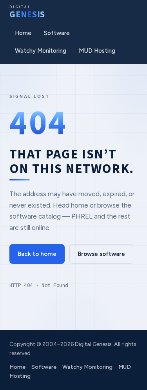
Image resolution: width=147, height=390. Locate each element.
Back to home (37, 254)
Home (23, 33)
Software (57, 33)
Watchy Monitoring (40, 50)
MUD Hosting (97, 50)
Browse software (101, 254)
